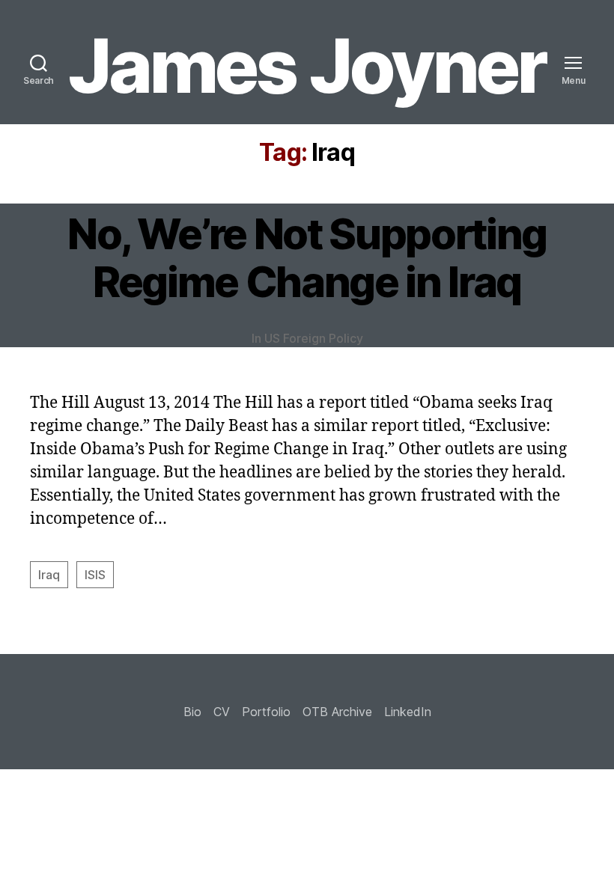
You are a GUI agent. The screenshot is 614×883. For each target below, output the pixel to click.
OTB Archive (337, 711)
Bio (192, 711)
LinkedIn (407, 711)
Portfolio (266, 711)
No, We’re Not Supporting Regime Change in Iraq (307, 258)
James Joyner (307, 65)
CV (221, 711)
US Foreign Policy (313, 338)
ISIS (95, 574)
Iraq (49, 574)
